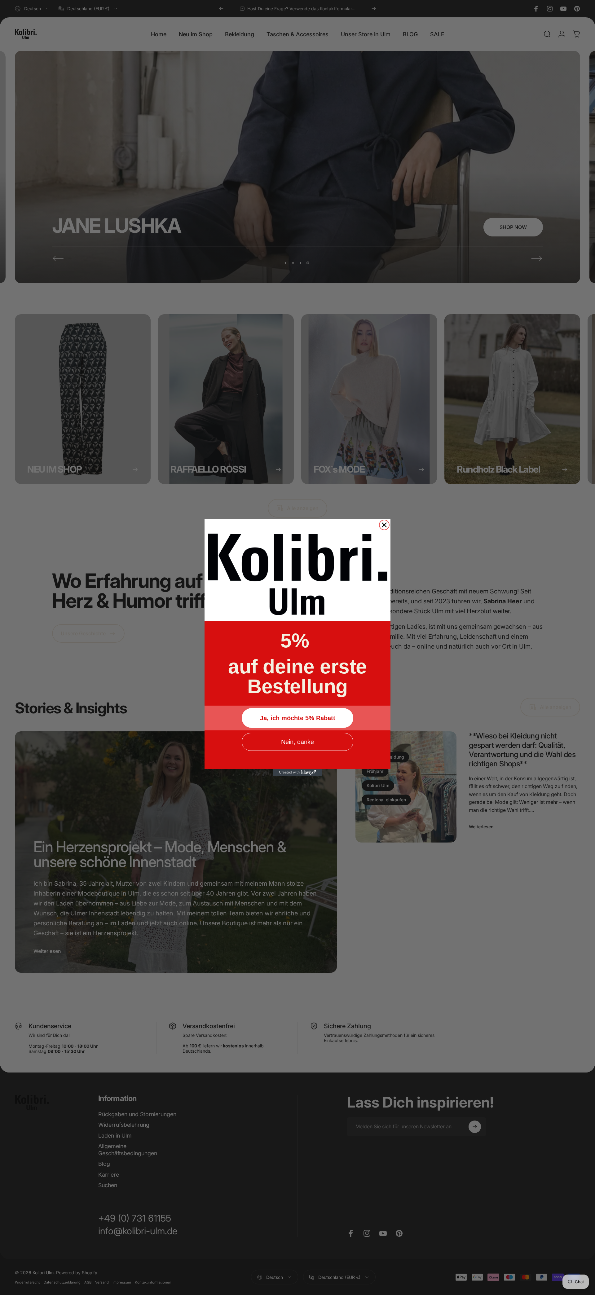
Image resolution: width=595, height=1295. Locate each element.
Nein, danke (297, 741)
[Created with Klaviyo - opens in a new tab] (297, 772)
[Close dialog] (384, 525)
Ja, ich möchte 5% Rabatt (297, 718)
